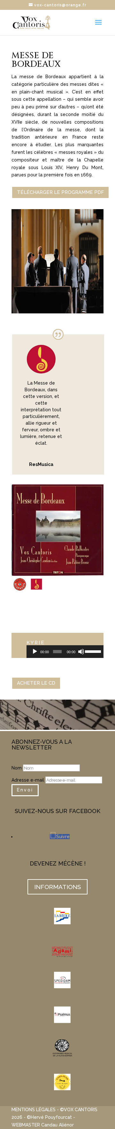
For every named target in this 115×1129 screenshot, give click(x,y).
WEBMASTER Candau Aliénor (43, 1124)
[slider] (92, 651)
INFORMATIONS (57, 886)
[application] (65, 651)
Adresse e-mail (28, 780)
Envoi (25, 789)
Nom (17, 767)
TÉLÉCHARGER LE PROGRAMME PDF (60, 192)
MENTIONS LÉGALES (34, 1109)
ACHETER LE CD (36, 683)
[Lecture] (35, 651)
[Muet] (81, 651)
